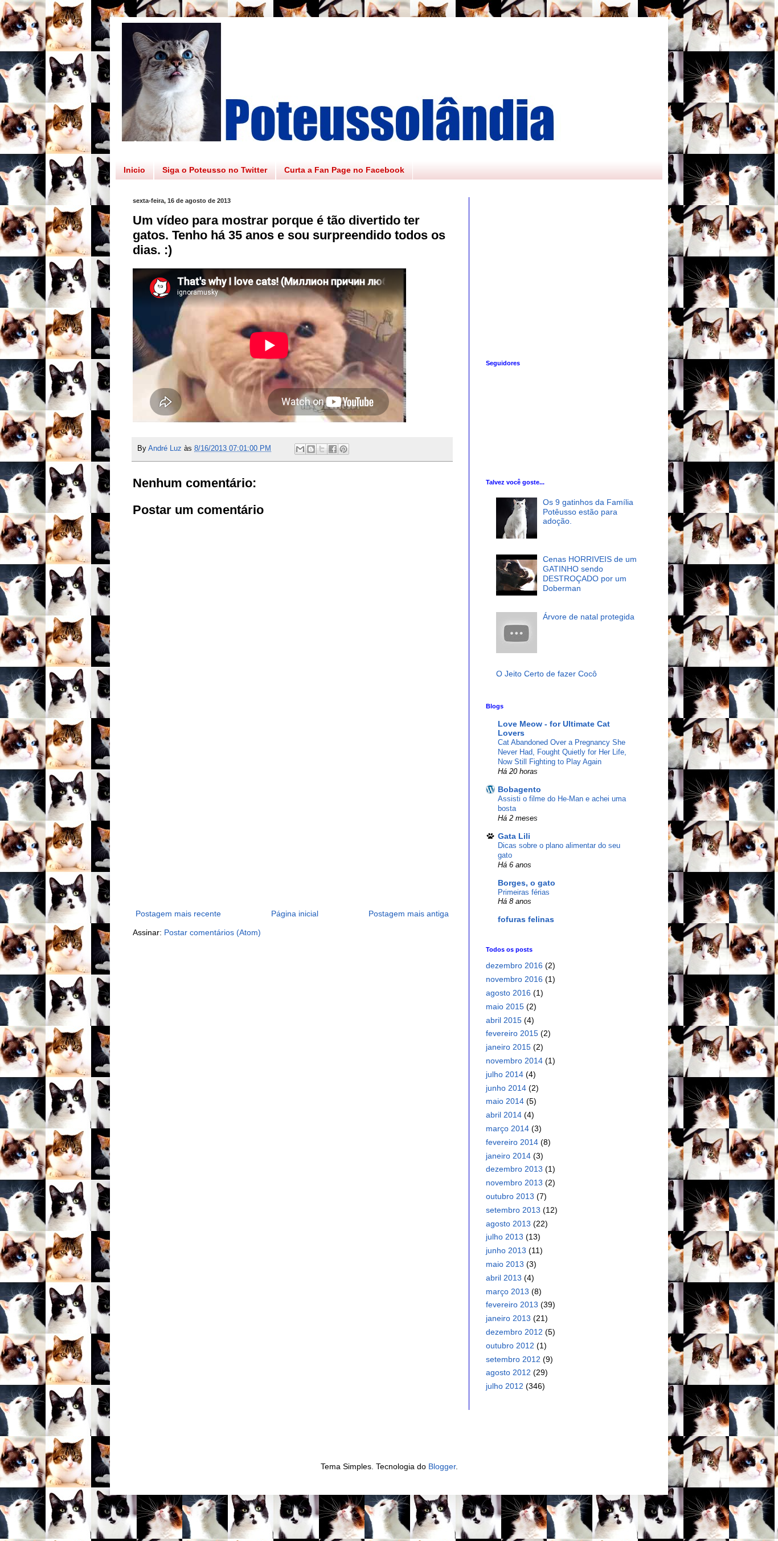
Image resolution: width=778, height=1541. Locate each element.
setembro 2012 (513, 1359)
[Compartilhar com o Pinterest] (343, 449)
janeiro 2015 (508, 1046)
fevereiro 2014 (512, 1142)
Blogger (442, 1466)
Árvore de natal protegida (588, 616)
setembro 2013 (513, 1209)
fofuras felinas (526, 919)
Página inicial (294, 913)
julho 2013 (504, 1236)
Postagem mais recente (178, 913)
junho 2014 (506, 1087)
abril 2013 (504, 1277)
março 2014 (507, 1128)
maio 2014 (505, 1101)
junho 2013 (506, 1250)
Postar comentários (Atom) (212, 932)
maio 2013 (505, 1264)
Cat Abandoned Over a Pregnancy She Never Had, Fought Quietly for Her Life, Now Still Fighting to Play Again (562, 752)
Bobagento (519, 789)
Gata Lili (514, 836)
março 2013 (507, 1291)
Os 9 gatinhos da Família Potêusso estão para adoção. (588, 512)
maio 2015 (505, 1006)
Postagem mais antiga (408, 913)
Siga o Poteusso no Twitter (214, 169)
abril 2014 (504, 1114)
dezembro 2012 (514, 1331)
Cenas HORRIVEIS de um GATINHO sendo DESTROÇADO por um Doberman (590, 573)
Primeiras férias (524, 892)
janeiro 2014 (508, 1155)
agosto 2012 (508, 1372)
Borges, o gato (526, 882)
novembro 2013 (514, 1182)
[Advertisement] (292, 835)
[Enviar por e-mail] (300, 449)
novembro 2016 (514, 979)
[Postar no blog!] (311, 449)
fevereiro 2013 (512, 1304)
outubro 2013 (510, 1196)
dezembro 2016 (514, 965)
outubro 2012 (510, 1345)
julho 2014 (504, 1074)
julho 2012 (504, 1386)
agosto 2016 (508, 992)
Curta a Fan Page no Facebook (344, 169)
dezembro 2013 (514, 1168)
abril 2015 (504, 1020)
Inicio (134, 169)
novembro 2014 (514, 1060)
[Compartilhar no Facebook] (332, 449)
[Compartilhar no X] (321, 449)
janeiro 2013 (508, 1318)
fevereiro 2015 (512, 1033)
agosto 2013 (508, 1223)
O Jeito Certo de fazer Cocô (546, 673)
